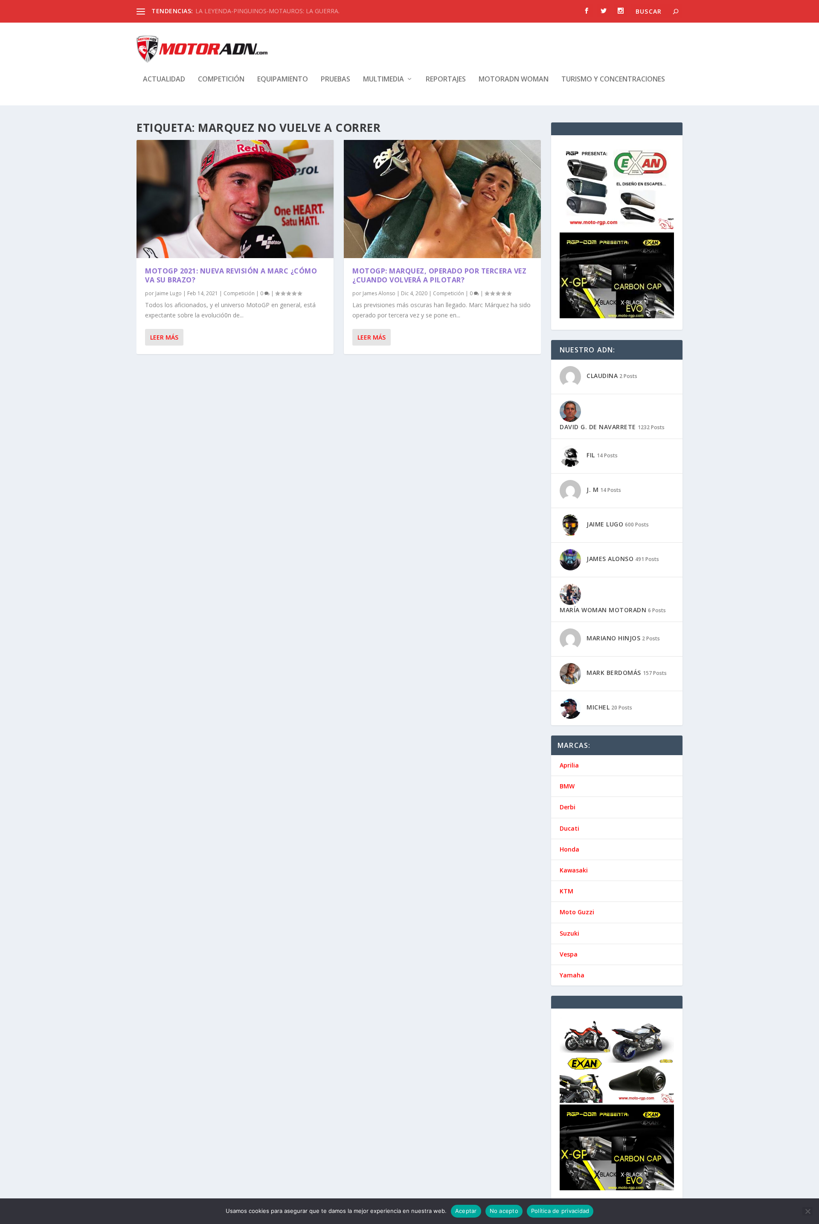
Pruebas (335, 80)
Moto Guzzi (577, 912)
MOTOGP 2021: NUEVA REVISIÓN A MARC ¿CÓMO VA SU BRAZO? (231, 275)
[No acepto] (807, 1211)
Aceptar (466, 1210)
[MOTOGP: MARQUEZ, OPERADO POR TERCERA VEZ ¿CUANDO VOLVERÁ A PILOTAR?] (442, 199)
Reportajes (446, 80)
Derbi (567, 807)
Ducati (569, 828)
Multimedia (383, 80)
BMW (567, 786)
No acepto (504, 1210)
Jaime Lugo (168, 293)
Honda (569, 849)
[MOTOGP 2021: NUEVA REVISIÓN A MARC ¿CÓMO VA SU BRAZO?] (235, 199)
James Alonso (379, 293)
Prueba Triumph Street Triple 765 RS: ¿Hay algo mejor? (271, 11)
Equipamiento (282, 80)
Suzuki (569, 933)
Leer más (164, 337)
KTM (566, 891)
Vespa (569, 954)
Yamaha (572, 975)
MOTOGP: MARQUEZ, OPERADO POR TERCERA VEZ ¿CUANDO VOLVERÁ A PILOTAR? (439, 275)
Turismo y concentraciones (613, 80)
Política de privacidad (560, 1210)
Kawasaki (574, 870)
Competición (221, 80)
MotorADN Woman (514, 80)
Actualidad (164, 80)
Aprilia (569, 765)
